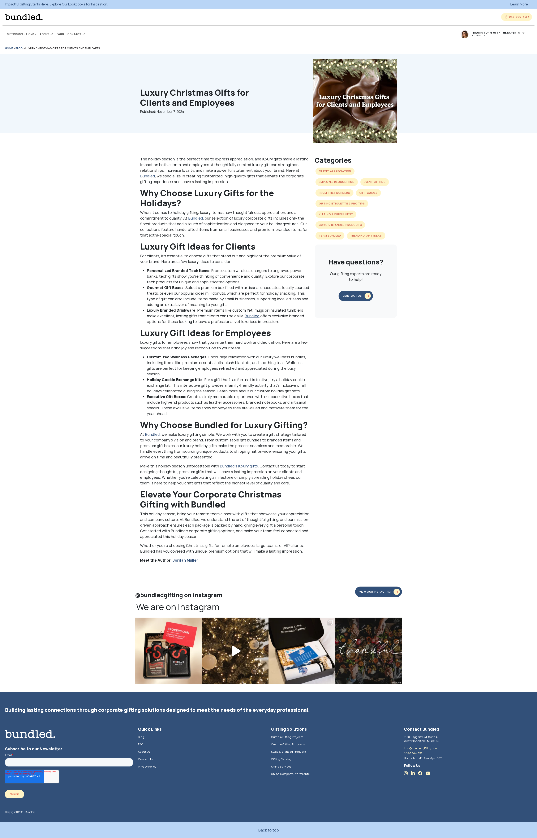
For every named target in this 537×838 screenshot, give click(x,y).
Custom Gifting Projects (287, 737)
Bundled (147, 175)
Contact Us (76, 34)
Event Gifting (375, 182)
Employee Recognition (337, 182)
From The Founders (334, 193)
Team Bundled (330, 235)
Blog (19, 48)
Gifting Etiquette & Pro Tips (342, 203)
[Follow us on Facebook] (422, 773)
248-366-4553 (413, 753)
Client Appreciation (335, 171)
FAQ (140, 744)
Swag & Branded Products (340, 225)
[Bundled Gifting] (24, 17)
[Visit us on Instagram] (407, 773)
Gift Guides (368, 193)
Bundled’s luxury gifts (239, 465)
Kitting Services (281, 766)
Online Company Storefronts (290, 774)
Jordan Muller (185, 560)
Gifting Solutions (21, 34)
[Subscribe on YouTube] (430, 773)
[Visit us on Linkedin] (414, 773)
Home (9, 48)
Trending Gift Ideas (366, 235)
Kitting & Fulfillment (336, 214)
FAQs (60, 34)
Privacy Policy (147, 766)
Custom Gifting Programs (288, 744)
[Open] (168, 651)
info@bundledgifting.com (421, 748)
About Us (46, 34)
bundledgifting (167, 621)
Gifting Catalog (281, 759)
